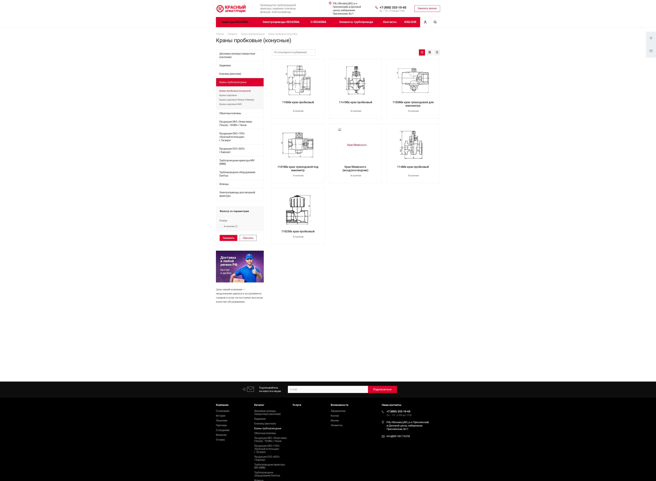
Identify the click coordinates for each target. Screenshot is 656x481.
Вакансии (221, 434)
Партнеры (221, 425)
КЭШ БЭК (410, 22)
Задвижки (225, 65)
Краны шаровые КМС (230, 104)
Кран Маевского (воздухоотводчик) (355, 168)
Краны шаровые (228, 95)
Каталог (259, 405)
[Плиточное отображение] (422, 52)
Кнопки (335, 415)
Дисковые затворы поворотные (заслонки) (237, 55)
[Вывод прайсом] (437, 52)
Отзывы (220, 439)
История (220, 415)
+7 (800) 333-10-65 (393, 7)
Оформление (338, 411)
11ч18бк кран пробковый (355, 102)
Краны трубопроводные (233, 82)
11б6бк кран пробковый (298, 102)
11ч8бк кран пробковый (413, 166)
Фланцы (224, 184)
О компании (222, 411)
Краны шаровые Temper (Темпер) (236, 99)
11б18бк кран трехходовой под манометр (297, 168)
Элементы (337, 425)
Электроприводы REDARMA (281, 22)
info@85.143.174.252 (398, 436)
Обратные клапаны (230, 113)
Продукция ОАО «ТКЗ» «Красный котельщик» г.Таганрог (232, 137)
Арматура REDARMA (235, 22)
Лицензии (221, 420)
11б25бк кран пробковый (298, 231)
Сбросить (248, 238)
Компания (222, 405)
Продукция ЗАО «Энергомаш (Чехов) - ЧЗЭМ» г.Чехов (235, 123)
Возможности (339, 405)
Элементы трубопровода (356, 22)
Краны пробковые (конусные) (235, 91)
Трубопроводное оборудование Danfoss (237, 174)
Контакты (390, 22)
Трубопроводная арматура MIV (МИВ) (237, 162)
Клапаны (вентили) (230, 73)
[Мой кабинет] (425, 22)
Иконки (335, 420)
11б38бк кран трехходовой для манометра (413, 104)
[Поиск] (435, 22)
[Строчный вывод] (429, 52)
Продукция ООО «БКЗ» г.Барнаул (232, 150)
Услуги (296, 405)
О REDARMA (319, 22)
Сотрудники (222, 430)
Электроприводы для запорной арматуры (237, 194)
